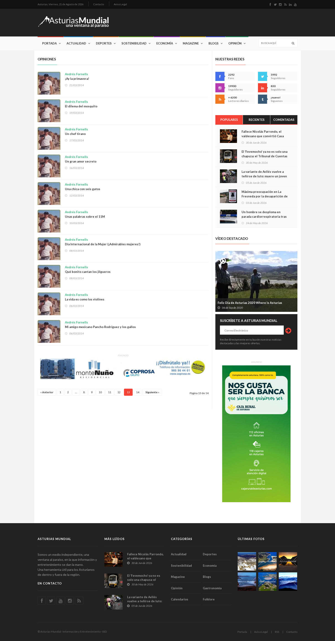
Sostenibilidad (134, 43)
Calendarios (179, 599)
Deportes (104, 43)
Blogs (214, 43)
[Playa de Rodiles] (267, 561)
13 (128, 392)
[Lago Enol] (288, 561)
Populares (229, 119)
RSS (277, 631)
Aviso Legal (120, 4)
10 (100, 392)
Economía (164, 43)
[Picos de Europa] (288, 581)
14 (137, 392)
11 (109, 392)
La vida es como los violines (84, 297)
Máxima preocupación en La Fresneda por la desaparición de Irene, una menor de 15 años (265, 196)
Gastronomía (212, 588)
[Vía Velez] (247, 581)
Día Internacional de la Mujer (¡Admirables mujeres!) (102, 242)
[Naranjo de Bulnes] (247, 561)
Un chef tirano (76, 131)
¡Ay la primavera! (77, 76)
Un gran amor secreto (80, 159)
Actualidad (76, 43)
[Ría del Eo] (267, 581)
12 (119, 392)
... (76, 392)
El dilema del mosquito (81, 104)
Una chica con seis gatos (82, 187)
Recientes (257, 119)
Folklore (209, 599)
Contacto (98, 4)
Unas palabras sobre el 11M (85, 214)
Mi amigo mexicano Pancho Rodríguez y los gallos (100, 324)
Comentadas (283, 119)
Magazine (191, 43)
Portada (49, 43)
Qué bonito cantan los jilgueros (88, 269)
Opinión (235, 43)
